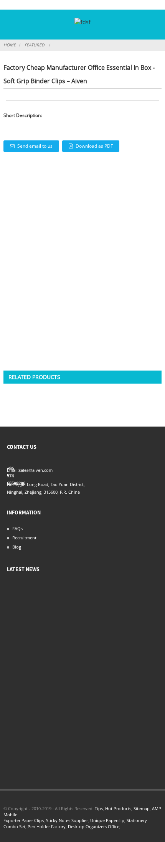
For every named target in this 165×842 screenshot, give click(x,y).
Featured (35, 45)
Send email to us (35, 146)
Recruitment (24, 537)
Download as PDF (94, 146)
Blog (16, 547)
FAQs (17, 528)
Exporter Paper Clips (23, 820)
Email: (13, 470)
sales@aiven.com (36, 470)
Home (9, 45)
